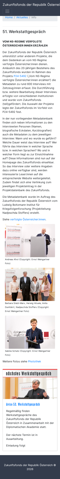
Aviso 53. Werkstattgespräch (23, 404)
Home (9, 17)
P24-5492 (20, 76)
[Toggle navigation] (7, 11)
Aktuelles (22, 17)
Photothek (34, 361)
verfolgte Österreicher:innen (28, 219)
